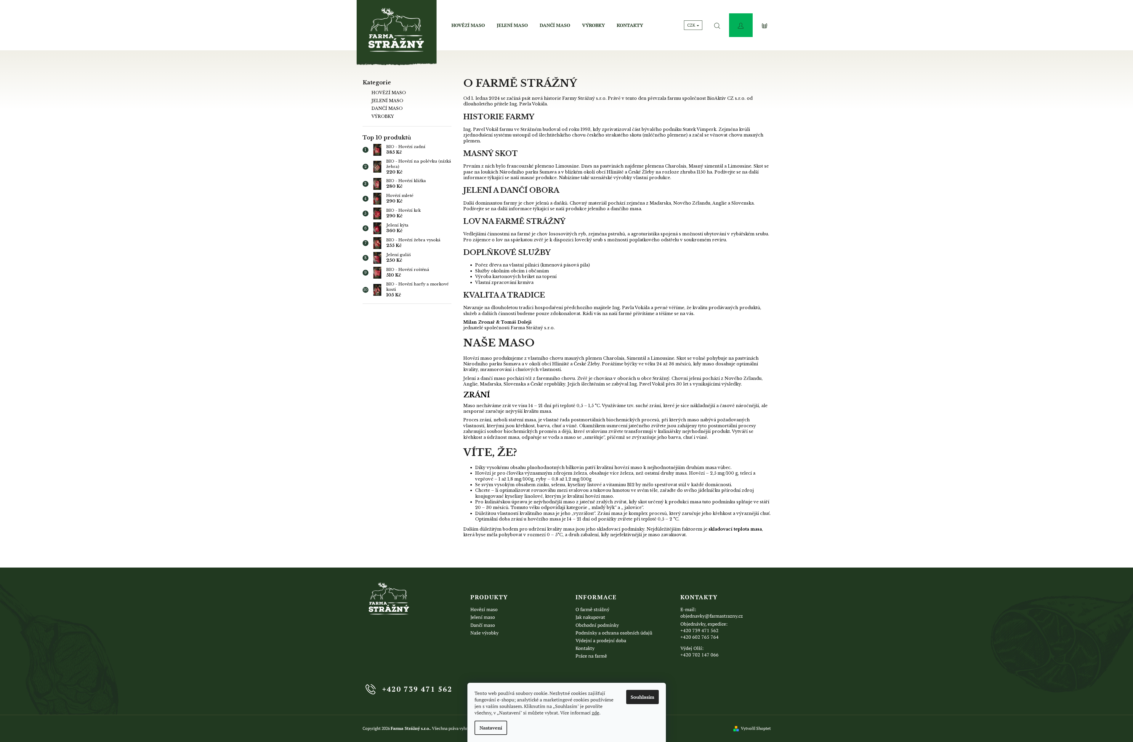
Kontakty (585, 648)
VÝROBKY (382, 116)
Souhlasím (642, 697)
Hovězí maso (484, 609)
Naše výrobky (484, 632)
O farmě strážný (592, 609)
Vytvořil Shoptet (756, 728)
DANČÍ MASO (387, 108)
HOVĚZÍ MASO (388, 92)
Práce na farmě (591, 656)
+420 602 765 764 (699, 637)
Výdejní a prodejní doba (601, 640)
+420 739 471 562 (699, 630)
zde (595, 712)
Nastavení (491, 728)
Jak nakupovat (590, 617)
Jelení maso (482, 617)
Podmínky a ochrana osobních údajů (614, 632)
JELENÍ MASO (387, 100)
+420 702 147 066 (699, 654)
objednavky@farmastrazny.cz (711, 616)
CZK (691, 25)
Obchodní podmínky (597, 625)
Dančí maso (482, 625)
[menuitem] (468, 25)
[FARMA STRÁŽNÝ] (389, 598)
